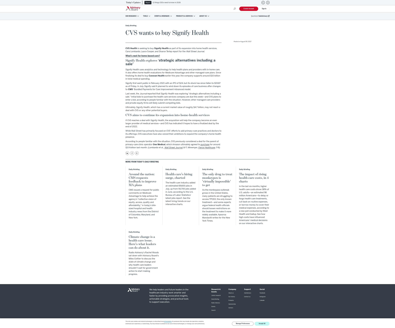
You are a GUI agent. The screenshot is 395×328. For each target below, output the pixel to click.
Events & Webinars (162, 16)
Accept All (262, 323)
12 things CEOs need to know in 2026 (167, 2)
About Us (203, 16)
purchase (205, 145)
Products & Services (184, 16)
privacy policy (167, 321)
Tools (145, 16)
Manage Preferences (243, 323)
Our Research (130, 16)
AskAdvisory (263, 16)
